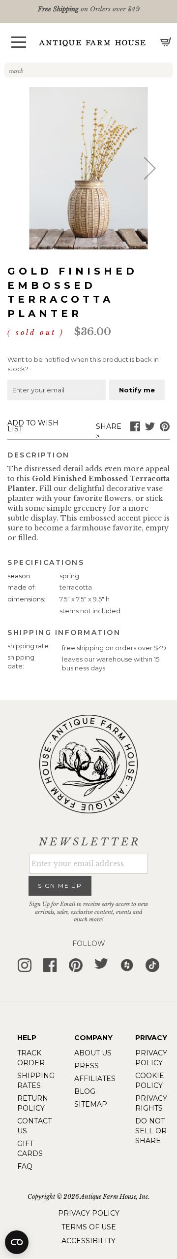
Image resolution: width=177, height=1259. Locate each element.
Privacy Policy (88, 1213)
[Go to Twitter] (150, 428)
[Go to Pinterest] (165, 428)
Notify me (137, 390)
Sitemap (90, 1104)
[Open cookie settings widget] (17, 1242)
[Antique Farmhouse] (92, 42)
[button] (19, 42)
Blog (84, 1091)
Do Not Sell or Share (151, 1131)
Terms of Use (88, 1227)
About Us (93, 1053)
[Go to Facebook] (135, 428)
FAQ (24, 1166)
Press (86, 1065)
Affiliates (95, 1078)
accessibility (88, 1240)
